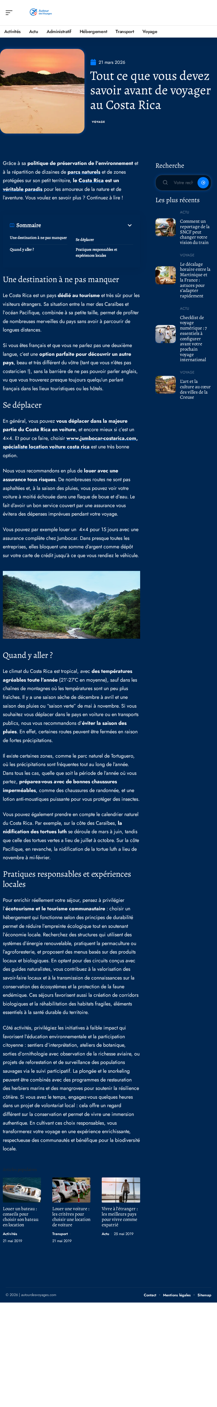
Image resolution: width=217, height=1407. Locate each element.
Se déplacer (85, 239)
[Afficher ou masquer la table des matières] (87, 225)
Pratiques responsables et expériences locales (96, 252)
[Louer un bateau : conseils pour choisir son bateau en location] (22, 1190)
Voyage (98, 122)
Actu (105, 1233)
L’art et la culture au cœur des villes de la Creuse (195, 389)
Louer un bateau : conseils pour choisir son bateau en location (20, 1216)
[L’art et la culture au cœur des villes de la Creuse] (165, 385)
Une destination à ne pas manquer (38, 237)
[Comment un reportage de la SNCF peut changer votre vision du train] (165, 227)
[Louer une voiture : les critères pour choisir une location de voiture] (71, 1190)
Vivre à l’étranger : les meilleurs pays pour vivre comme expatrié (120, 1216)
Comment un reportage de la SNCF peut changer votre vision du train (195, 232)
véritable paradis (22, 189)
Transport (60, 1233)
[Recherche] (207, 12)
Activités (10, 1233)
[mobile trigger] (10, 12)
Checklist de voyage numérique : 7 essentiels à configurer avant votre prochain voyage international (193, 338)
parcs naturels (84, 172)
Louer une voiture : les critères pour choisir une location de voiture (71, 1216)
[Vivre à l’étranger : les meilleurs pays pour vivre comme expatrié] (121, 1190)
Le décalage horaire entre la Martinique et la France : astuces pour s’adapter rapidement (195, 280)
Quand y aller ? (22, 249)
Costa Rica (91, 180)
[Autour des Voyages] (40, 12)
